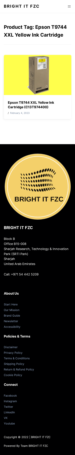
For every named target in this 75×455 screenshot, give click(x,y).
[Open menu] (69, 6)
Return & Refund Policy (19, 369)
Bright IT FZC (22, 6)
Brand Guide (12, 315)
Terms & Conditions (17, 358)
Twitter (8, 406)
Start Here (11, 304)
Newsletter (11, 321)
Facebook (10, 395)
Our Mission (11, 310)
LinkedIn (9, 412)
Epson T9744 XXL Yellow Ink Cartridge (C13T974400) (31, 104)
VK (6, 418)
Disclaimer (11, 347)
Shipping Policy (14, 364)
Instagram (10, 401)
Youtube (9, 423)
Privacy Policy (13, 352)
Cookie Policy (13, 375)
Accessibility (12, 326)
